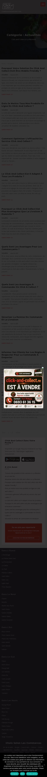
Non (22, 774)
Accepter (14, 774)
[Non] (44, 765)
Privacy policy (32, 774)
